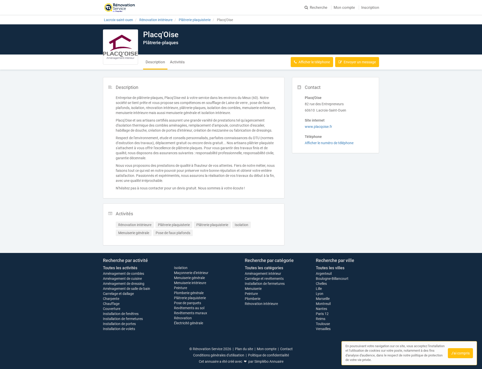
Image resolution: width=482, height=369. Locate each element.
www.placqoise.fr (318, 127)
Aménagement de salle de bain (126, 289)
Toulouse (323, 324)
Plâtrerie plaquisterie (190, 298)
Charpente (111, 299)
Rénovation (183, 318)
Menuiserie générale (189, 278)
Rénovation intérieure (261, 304)
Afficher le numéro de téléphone (329, 143)
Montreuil (323, 304)
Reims (320, 319)
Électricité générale (188, 323)
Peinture (180, 288)
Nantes (321, 309)
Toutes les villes (330, 268)
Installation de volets (119, 329)
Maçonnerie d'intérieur (191, 273)
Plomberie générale (189, 293)
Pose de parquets (187, 303)
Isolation (181, 268)
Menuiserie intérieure (190, 283)
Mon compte (344, 7)
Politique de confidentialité (268, 355)
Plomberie (252, 299)
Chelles (321, 284)
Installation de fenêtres (121, 314)
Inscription (370, 7)
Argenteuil (324, 274)
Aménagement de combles (123, 274)
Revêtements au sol (189, 308)
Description (155, 62)
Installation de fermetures (123, 319)
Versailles (323, 329)
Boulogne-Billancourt (332, 279)
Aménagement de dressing (123, 284)
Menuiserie (253, 289)
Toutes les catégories (264, 268)
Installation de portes (119, 324)
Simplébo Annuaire (268, 361)
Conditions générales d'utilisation (218, 355)
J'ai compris (460, 353)
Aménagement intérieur (263, 274)
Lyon (319, 294)
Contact (286, 349)
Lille (319, 289)
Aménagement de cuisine (122, 279)
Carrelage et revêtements (264, 279)
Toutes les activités (120, 268)
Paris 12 (322, 314)
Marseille (323, 299)
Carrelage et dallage (118, 294)
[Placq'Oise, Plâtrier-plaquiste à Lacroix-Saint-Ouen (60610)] (120, 47)
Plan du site (244, 349)
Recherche (318, 7)
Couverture (111, 309)
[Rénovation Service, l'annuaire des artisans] (119, 7)
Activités (177, 62)
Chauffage (111, 304)
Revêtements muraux (190, 313)
